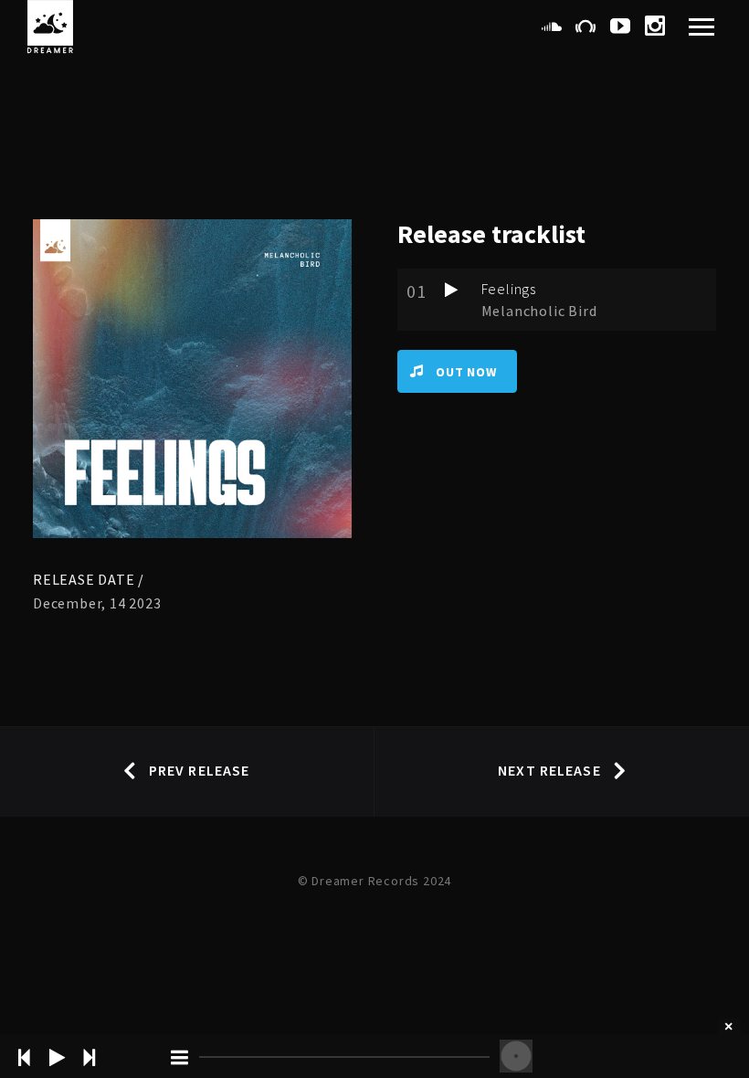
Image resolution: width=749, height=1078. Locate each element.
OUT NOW (466, 372)
